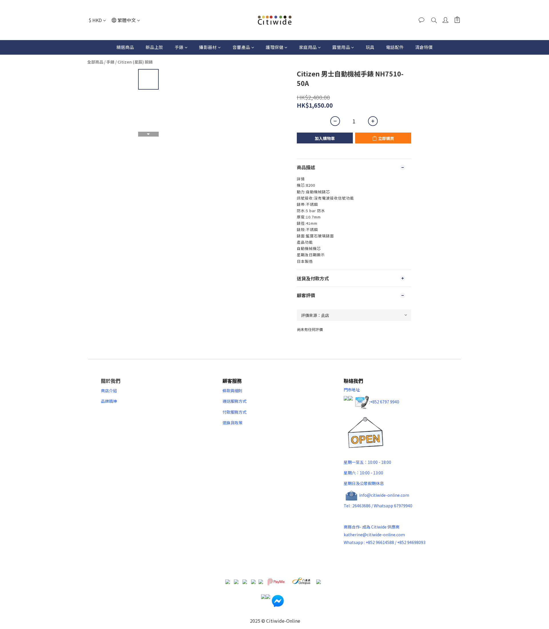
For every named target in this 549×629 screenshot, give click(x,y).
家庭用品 (308, 47)
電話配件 (395, 47)
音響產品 (241, 47)
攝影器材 (208, 47)
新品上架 (154, 47)
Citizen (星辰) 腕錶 (135, 62)
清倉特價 (424, 47)
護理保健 (274, 47)
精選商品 (125, 47)
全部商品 (95, 62)
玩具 (370, 47)
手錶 (179, 47)
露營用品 (341, 47)
